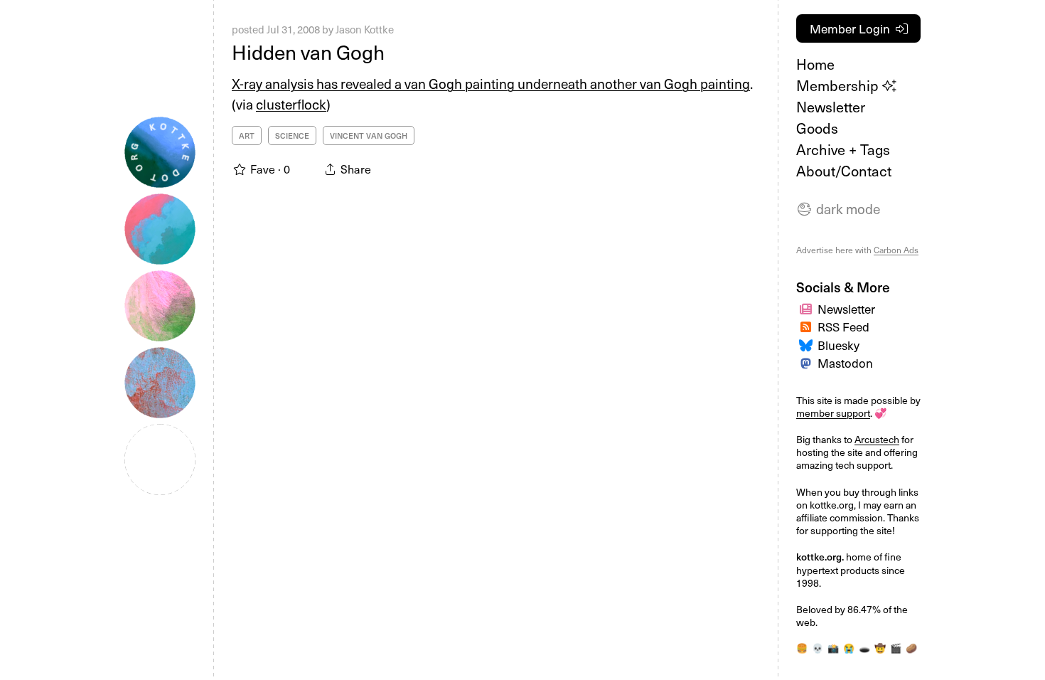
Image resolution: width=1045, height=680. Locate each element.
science (292, 135)
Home (815, 64)
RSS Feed (843, 326)
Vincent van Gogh (368, 135)
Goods (817, 128)
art (246, 135)
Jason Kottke (365, 29)
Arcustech (876, 439)
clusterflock (291, 104)
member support (833, 412)
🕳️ (864, 647)
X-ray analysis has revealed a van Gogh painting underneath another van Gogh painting (491, 83)
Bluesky (838, 345)
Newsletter (830, 106)
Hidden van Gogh (308, 51)
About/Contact (843, 170)
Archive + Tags (843, 149)
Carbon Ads (896, 249)
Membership (839, 85)
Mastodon (845, 363)
